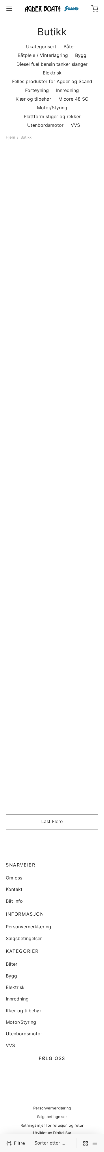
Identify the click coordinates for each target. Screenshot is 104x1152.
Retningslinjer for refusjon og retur (52, 1125)
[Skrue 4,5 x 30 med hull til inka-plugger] (76, 670)
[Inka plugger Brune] (76, 172)
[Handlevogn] (94, 8)
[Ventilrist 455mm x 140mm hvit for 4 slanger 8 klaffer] (76, 416)
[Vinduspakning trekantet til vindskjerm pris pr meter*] (76, 581)
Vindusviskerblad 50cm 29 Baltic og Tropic (26, 792)
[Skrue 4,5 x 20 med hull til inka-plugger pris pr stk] (76, 228)
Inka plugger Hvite (26, 191)
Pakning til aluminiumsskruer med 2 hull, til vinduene (25, 707)
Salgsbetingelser (24, 938)
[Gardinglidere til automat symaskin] (28, 322)
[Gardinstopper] (28, 416)
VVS (10, 1045)
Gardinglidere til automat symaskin (26, 371)
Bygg (11, 976)
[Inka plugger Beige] (76, 758)
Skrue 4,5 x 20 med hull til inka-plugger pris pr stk (76, 257)
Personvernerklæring (28, 926)
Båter (11, 964)
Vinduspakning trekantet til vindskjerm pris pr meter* (74, 619)
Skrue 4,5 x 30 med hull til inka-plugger (76, 701)
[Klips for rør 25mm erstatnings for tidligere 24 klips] (28, 499)
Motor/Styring (21, 1022)
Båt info (14, 901)
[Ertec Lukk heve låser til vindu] (76, 499)
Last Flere (52, 821)
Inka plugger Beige (74, 787)
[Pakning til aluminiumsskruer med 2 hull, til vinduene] (28, 670)
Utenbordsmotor (24, 1033)
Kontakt (14, 889)
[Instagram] (58, 1072)
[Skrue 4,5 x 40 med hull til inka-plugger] (28, 581)
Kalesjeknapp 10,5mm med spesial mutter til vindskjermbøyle (72, 332)
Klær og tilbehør (23, 1010)
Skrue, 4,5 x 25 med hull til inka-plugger (24, 257)
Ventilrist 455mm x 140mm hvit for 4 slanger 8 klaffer (75, 450)
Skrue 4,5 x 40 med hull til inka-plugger (27, 613)
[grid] (85, 1143)
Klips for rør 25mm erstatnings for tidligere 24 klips (26, 533)
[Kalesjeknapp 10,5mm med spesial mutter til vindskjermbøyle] (76, 299)
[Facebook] (45, 1072)
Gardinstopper (21, 445)
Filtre (19, 1143)
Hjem (10, 137)
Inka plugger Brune (74, 191)
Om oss (14, 878)
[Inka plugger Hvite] (28, 172)
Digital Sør (62, 1132)
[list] (95, 1143)
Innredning (17, 999)
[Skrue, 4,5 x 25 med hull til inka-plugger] (28, 228)
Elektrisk (15, 987)
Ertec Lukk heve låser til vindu (72, 530)
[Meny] (9, 8)
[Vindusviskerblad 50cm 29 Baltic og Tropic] (28, 758)
